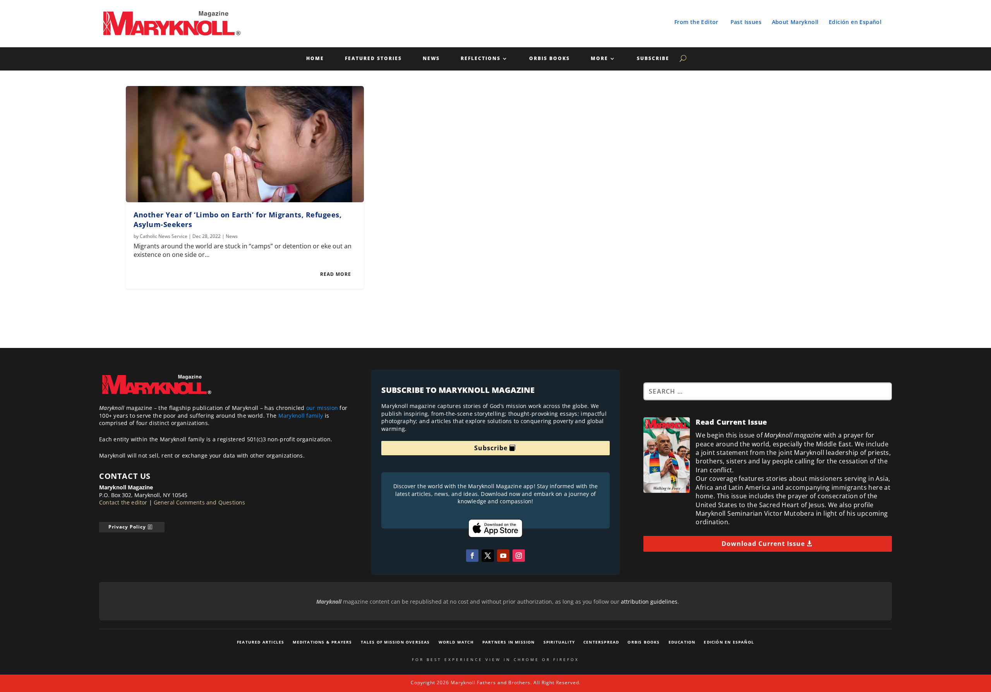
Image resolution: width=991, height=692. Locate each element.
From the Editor (696, 22)
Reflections (481, 59)
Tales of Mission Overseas (395, 642)
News (431, 59)
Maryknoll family (300, 415)
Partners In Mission (508, 642)
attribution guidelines (649, 601)
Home (315, 59)
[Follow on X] (488, 555)
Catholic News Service (163, 236)
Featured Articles (260, 642)
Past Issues (745, 22)
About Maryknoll (795, 22)
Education (682, 642)
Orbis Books (549, 59)
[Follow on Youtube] (503, 555)
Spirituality (559, 642)
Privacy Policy (127, 526)
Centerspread (601, 642)
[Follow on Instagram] (519, 555)
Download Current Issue (763, 543)
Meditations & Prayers (322, 642)
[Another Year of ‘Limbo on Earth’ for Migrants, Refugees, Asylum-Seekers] (245, 144)
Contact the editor (123, 502)
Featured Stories (373, 59)
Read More (335, 274)
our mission (322, 407)
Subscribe (653, 59)
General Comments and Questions (199, 502)
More (599, 59)
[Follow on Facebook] (472, 555)
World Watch (456, 642)
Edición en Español (855, 22)
